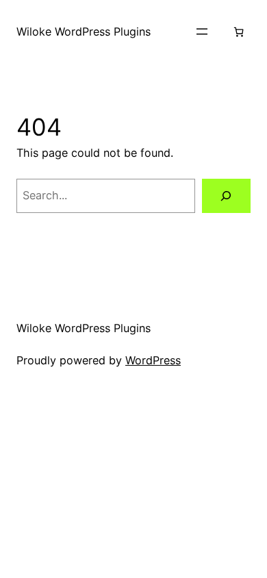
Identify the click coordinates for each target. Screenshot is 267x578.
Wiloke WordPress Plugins (83, 31)
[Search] (226, 196)
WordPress (153, 360)
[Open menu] (202, 31)
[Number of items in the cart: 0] (239, 32)
